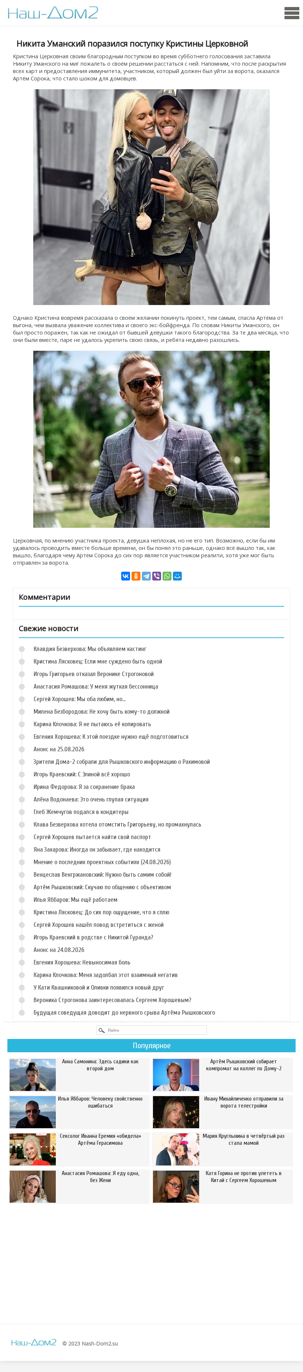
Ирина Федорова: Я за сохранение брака (84, 786)
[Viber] (156, 576)
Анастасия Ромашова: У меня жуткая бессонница (96, 686)
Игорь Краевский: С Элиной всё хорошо (82, 774)
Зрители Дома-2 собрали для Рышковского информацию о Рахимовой (122, 761)
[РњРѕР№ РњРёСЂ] (177, 576)
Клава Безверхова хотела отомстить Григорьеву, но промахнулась (117, 824)
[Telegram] (146, 576)
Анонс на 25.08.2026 (59, 749)
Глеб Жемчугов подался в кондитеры (81, 811)
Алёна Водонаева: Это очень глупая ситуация (91, 799)
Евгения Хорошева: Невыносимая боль (82, 962)
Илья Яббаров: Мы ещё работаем (76, 899)
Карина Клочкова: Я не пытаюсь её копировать (92, 724)
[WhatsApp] (167, 576)
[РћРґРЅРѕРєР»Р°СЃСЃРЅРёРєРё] (136, 576)
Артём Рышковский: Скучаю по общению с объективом (102, 887)
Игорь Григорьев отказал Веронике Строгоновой (94, 674)
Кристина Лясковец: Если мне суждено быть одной (98, 661)
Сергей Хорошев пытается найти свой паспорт (92, 837)
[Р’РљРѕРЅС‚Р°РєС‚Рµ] (125, 576)
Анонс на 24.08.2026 (59, 949)
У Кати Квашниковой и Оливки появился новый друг (99, 987)
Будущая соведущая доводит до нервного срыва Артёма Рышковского (124, 1012)
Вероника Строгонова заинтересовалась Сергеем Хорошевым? (112, 1000)
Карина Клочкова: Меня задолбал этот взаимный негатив (106, 974)
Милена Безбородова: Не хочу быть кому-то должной (102, 711)
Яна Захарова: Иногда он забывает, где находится (97, 849)
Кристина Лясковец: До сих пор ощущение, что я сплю (101, 912)
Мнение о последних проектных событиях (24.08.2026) (102, 862)
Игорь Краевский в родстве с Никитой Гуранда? (93, 937)
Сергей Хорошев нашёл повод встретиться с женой (99, 924)
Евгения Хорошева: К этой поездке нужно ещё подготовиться (111, 736)
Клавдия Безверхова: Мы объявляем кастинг (90, 648)
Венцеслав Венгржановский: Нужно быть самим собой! (102, 874)
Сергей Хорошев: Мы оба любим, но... (80, 699)
